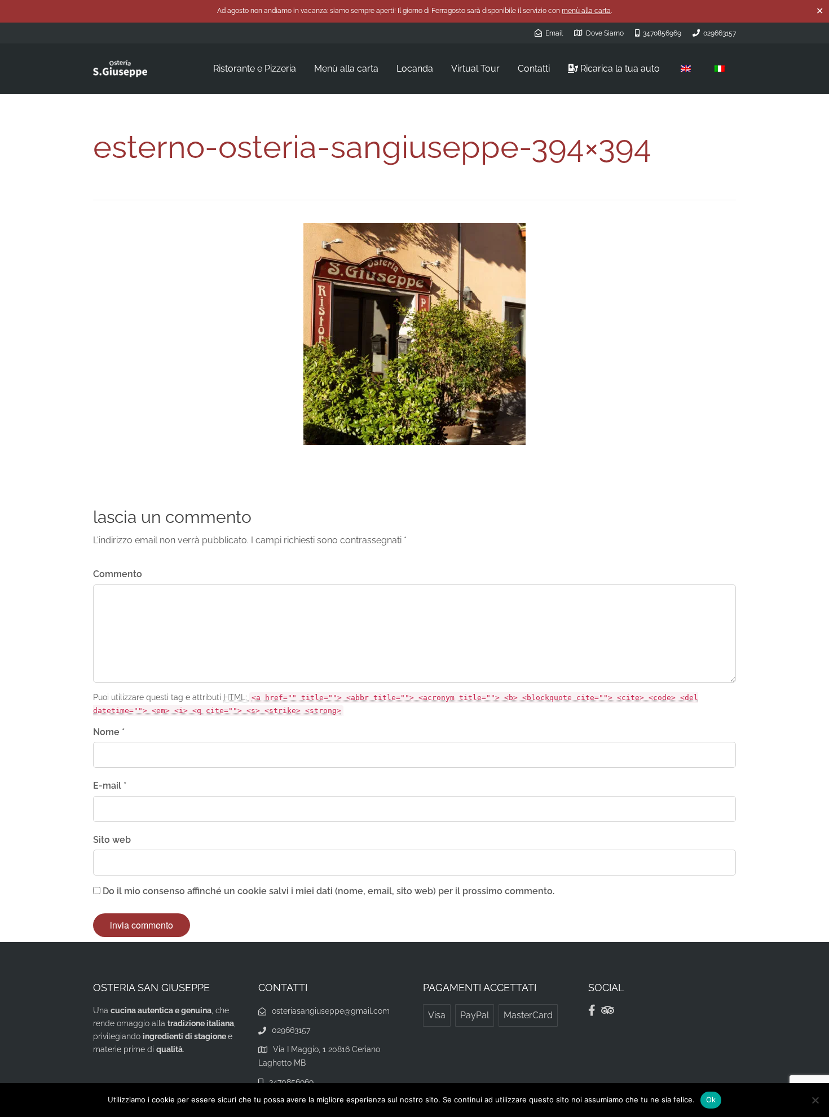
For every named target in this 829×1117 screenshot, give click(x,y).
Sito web (112, 839)
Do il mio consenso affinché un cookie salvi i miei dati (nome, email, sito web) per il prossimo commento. (328, 891)
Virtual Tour (475, 68)
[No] (815, 1100)
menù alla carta (586, 11)
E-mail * (109, 785)
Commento (117, 574)
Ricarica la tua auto (619, 68)
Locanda (414, 68)
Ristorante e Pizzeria (254, 68)
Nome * (109, 732)
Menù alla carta (346, 68)
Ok (711, 1099)
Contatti (534, 68)
